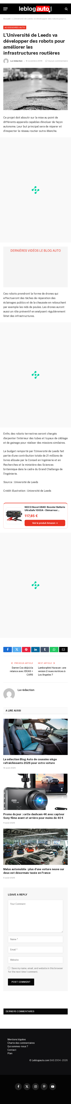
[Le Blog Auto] (35, 8)
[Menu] (5, 9)
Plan (9, 1053)
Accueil (7, 19)
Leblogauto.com (40, 1060)
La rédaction (16, 61)
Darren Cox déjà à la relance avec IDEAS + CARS (21, 671)
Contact (11, 1050)
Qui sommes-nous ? (17, 1046)
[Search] (66, 9)
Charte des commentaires (21, 1043)
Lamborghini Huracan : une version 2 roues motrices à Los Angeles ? (52, 671)
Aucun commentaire (58, 61)
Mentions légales (16, 1039)
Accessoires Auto (15, 27)
